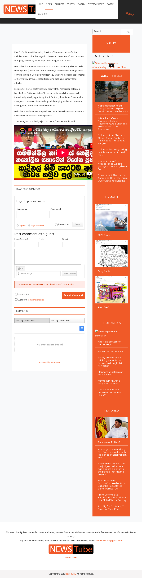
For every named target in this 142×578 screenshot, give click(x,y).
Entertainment (96, 4)
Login (77, 224)
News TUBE (70, 573)
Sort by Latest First (60, 320)
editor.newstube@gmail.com (108, 540)
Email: (41, 239)
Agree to (23, 299)
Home (40, 4)
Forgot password (37, 225)
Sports (70, 4)
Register (22, 225)
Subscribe (23, 294)
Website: (65, 239)
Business (59, 4)
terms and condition (36, 300)
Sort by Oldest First (25, 320)
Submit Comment (73, 295)
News (49, 4)
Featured (42, 13)
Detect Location (69, 273)
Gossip (110, 4)
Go (128, 32)
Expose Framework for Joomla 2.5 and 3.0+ (25, 9)
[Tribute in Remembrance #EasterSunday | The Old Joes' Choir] (111, 65)
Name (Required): (21, 239)
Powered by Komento (49, 362)
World (81, 4)
